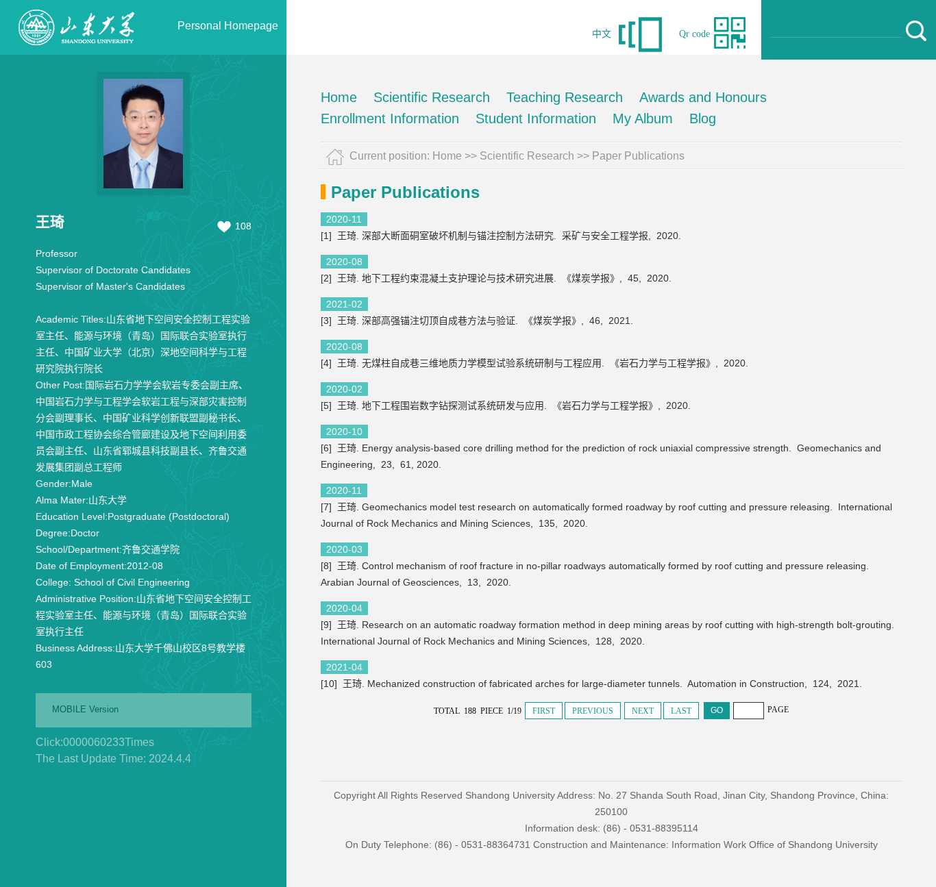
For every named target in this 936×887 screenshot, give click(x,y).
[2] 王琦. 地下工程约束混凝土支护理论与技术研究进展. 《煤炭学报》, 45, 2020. (497, 278)
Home (339, 97)
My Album (643, 118)
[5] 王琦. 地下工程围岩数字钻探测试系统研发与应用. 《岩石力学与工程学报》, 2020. (507, 405)
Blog (702, 118)
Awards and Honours (703, 97)
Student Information (536, 118)
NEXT (643, 711)
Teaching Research (564, 97)
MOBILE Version (85, 709)
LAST (681, 711)
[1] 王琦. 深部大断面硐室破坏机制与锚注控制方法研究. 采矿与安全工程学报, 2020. (502, 235)
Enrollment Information (390, 118)
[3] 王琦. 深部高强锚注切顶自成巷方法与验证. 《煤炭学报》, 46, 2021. (478, 320)
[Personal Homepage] (76, 51)
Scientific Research (431, 97)
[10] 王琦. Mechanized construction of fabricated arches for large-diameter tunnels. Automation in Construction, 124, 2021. (593, 683)
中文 (601, 34)
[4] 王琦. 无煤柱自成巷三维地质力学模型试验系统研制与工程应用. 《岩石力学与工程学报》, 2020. (536, 363)
